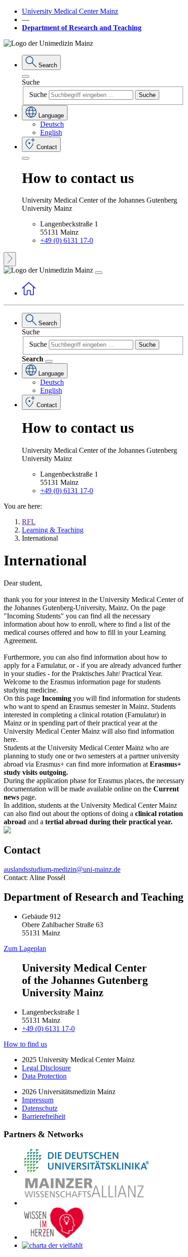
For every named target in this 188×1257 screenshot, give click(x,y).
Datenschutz (39, 1108)
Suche (31, 82)
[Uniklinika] (86, 1171)
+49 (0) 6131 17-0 (66, 240)
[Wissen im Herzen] (54, 1237)
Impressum (37, 1100)
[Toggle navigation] (98, 272)
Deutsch (52, 124)
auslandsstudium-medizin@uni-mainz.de (62, 869)
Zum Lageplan (25, 948)
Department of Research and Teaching (81, 28)
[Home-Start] (29, 293)
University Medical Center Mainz (70, 11)
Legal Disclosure (46, 1068)
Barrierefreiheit (43, 1116)
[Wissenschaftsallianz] (86, 1203)
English (51, 132)
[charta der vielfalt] (52, 1245)
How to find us (25, 1044)
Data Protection (44, 1076)
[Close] (25, 76)
